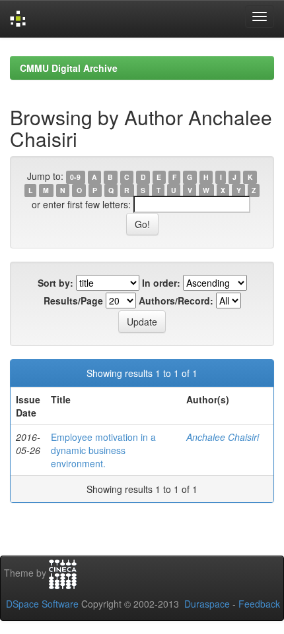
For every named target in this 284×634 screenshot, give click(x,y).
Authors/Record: (176, 300)
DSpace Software (42, 603)
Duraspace (207, 603)
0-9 (75, 177)
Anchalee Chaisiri (222, 437)
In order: (161, 282)
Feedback (259, 603)
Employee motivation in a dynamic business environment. (103, 450)
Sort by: (55, 282)
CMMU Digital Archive (69, 67)
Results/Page (73, 300)
